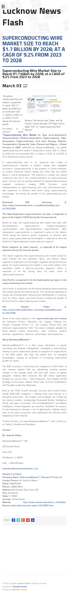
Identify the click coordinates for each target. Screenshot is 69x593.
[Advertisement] (26, 552)
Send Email (15, 483)
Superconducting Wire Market (20, 135)
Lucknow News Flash (31, 16)
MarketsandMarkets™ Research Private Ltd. (41, 477)
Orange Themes (20, 587)
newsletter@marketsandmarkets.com (20, 468)
